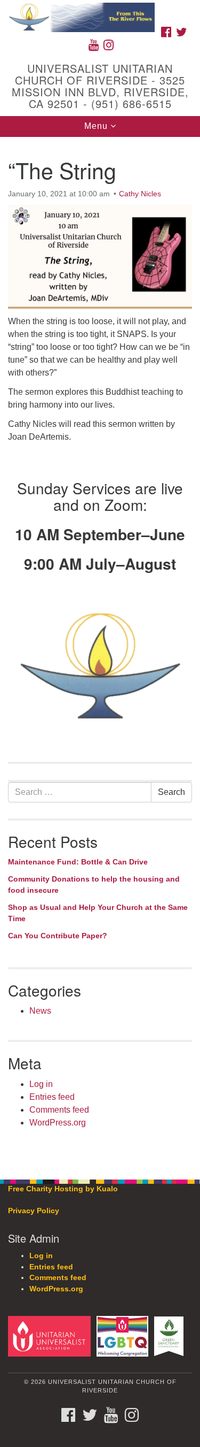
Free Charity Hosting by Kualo (63, 1189)
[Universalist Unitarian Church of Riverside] (100, 10)
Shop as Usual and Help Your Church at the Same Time (98, 913)
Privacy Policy (33, 1211)
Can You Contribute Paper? (57, 935)
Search (171, 792)
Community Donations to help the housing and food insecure (94, 885)
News (40, 1010)
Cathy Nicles (140, 193)
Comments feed (59, 1109)
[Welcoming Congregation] (124, 1336)
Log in (41, 1084)
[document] (100, 652)
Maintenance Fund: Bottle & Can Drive (78, 862)
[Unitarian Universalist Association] (51, 1336)
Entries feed (52, 1096)
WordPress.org (57, 1122)
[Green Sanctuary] (170, 1336)
